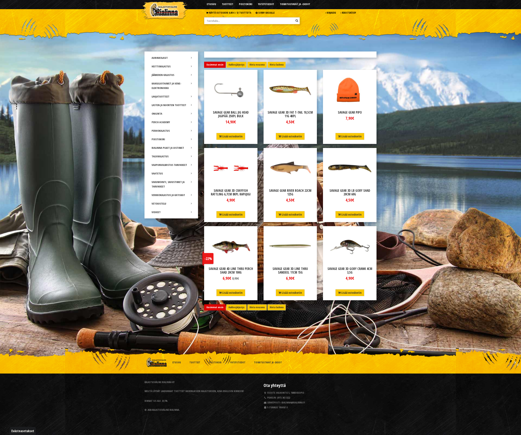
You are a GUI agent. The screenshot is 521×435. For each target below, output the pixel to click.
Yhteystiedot (266, 4)
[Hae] (297, 20)
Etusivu (211, 4)
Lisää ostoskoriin (232, 136)
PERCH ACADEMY (161, 122)
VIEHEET (156, 212)
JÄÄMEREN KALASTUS (163, 75)
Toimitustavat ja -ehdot (295, 4)
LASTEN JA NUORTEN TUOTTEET (169, 105)
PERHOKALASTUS (161, 131)
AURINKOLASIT (160, 58)
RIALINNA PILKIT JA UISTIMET (168, 148)
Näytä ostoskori (229, 12)
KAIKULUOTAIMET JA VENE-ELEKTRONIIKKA (166, 86)
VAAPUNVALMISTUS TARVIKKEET (169, 165)
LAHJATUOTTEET (160, 96)
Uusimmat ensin (214, 64)
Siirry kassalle (266, 12)
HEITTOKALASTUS (161, 66)
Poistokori (245, 4)
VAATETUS (157, 173)
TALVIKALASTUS (160, 156)
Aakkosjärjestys (236, 64)
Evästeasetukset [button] (22, 431)
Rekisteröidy (348, 12)
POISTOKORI (158, 139)
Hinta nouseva (257, 64)
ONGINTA (157, 113)
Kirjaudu (331, 12)
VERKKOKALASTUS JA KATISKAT (168, 195)
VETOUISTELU (159, 203)
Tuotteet (227, 4)
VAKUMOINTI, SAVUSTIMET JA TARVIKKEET (168, 184)
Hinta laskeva (276, 64)
